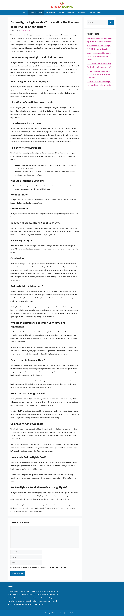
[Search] (111, 22)
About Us (61, 13)
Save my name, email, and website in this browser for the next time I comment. (39, 567)
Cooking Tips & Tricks (36, 13)
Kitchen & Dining (50, 13)
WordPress (75, 613)
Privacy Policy (81, 13)
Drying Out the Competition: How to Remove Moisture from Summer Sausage (99, 56)
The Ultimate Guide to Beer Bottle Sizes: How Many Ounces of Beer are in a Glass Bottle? (100, 74)
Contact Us (70, 13)
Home (24, 13)
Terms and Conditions (95, 13)
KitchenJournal (13, 591)
